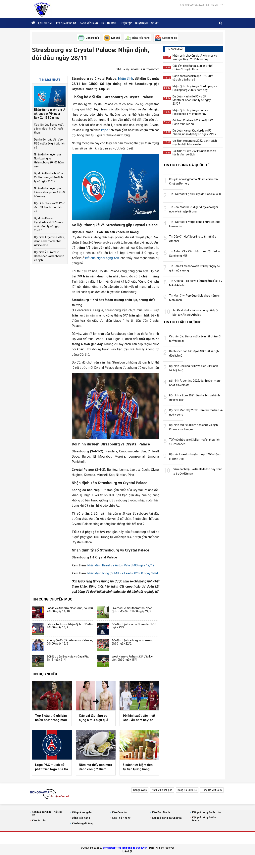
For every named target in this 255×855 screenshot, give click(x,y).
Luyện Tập (126, 23)
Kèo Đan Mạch (161, 812)
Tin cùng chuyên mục (52, 599)
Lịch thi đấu (45, 23)
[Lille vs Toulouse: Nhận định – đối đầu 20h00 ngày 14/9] (38, 629)
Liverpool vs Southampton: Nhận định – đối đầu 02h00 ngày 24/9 (132, 609)
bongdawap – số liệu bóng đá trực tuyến (125, 847)
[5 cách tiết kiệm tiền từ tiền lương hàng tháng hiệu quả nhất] (139, 745)
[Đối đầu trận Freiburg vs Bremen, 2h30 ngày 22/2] (103, 645)
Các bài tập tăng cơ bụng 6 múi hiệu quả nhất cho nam (93, 718)
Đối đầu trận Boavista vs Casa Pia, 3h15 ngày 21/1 (68, 658)
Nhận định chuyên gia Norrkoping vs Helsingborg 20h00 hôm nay (49, 160)
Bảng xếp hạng (89, 23)
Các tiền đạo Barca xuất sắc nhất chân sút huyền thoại (49, 128)
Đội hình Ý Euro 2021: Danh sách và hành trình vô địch (49, 256)
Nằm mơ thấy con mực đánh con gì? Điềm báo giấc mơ (95, 767)
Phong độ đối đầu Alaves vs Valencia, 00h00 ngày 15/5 (70, 642)
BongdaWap (140, 790)
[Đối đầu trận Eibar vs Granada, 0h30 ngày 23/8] (103, 629)
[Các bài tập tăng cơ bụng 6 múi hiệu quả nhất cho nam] (96, 695)
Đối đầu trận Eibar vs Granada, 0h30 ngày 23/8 (134, 626)
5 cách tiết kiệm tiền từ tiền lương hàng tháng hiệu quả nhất (138, 767)
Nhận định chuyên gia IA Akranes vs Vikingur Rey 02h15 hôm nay (49, 113)
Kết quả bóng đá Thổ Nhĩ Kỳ (47, 813)
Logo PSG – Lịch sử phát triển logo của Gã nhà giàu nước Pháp (51, 767)
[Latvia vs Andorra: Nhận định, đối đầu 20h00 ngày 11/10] (38, 612)
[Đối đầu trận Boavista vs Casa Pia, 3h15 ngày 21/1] (38, 661)
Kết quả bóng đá (66, 23)
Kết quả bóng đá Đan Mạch (204, 819)
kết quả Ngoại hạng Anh (102, 258)
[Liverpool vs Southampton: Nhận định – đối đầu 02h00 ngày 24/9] (103, 612)
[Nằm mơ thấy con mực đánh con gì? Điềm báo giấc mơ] (96, 745)
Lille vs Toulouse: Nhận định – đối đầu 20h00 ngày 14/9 (70, 626)
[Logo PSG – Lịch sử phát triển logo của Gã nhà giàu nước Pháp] (52, 745)
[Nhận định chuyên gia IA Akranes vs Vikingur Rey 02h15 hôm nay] (50, 96)
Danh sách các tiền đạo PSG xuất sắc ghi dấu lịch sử (49, 143)
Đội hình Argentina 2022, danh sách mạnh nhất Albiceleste (49, 241)
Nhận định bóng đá (162, 790)
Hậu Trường (108, 23)
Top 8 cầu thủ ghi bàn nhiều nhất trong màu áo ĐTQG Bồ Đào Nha (51, 718)
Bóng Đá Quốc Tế (187, 790)
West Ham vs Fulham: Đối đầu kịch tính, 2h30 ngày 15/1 (133, 658)
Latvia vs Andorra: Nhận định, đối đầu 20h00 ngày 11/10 (70, 609)
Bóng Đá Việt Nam (212, 790)
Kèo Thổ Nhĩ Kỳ (121, 817)
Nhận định (141, 23)
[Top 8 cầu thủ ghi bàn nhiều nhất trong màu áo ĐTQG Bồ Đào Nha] (52, 695)
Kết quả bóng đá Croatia (167, 817)
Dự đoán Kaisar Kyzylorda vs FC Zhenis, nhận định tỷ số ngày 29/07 (48, 224)
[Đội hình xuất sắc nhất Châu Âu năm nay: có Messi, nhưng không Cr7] (139, 695)
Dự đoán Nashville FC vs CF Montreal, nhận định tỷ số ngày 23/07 (49, 177)
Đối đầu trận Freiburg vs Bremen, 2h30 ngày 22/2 (132, 642)
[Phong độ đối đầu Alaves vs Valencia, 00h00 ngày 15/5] (38, 645)
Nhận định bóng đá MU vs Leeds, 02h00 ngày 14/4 (122, 573)
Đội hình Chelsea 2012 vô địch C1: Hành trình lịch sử (49, 207)
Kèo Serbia (39, 820)
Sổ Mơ (154, 23)
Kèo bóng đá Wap (82, 823)
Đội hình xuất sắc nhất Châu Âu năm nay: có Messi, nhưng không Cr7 (139, 718)
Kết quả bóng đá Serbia (206, 812)
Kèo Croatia (119, 812)
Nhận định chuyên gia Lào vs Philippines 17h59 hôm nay (49, 192)
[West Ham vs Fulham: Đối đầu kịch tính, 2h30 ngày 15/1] (103, 661)
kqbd (104, 130)
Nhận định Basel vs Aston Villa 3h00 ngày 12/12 (120, 565)
